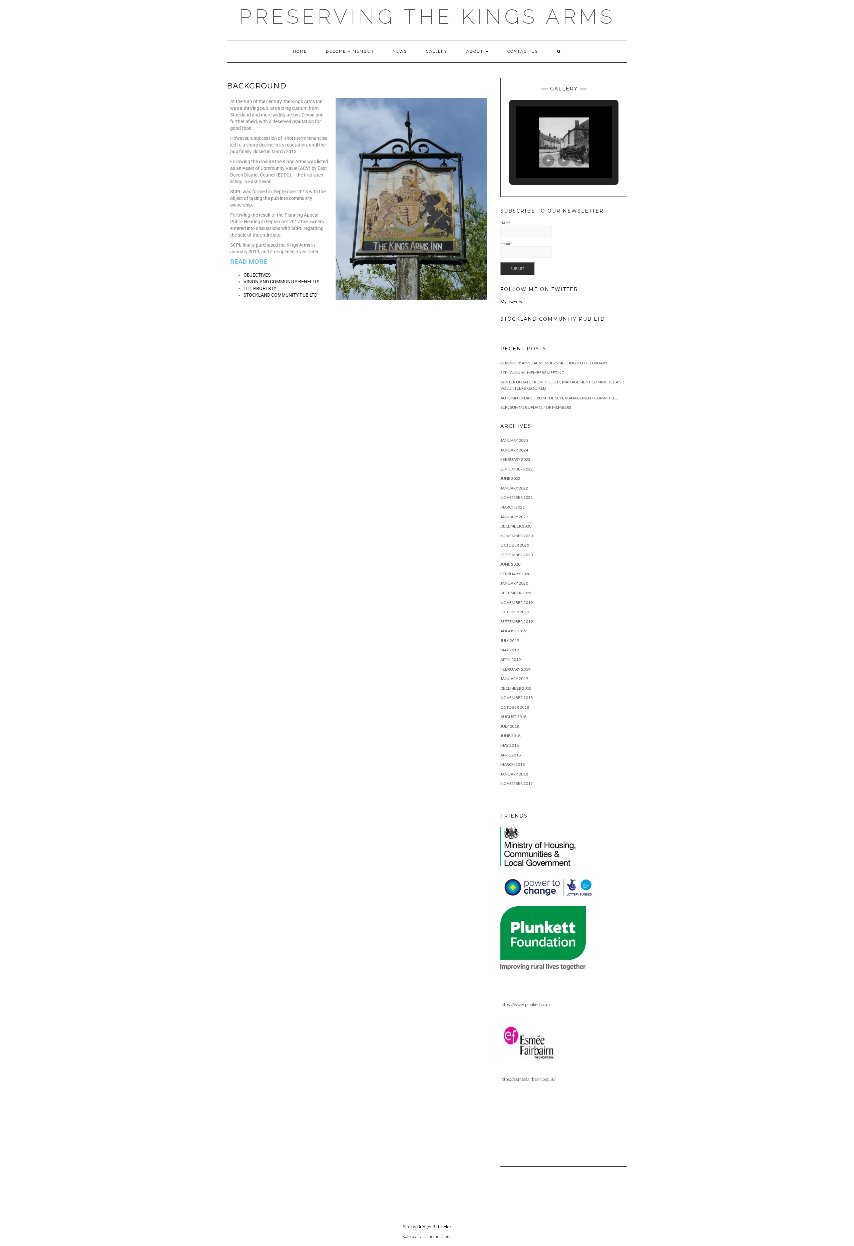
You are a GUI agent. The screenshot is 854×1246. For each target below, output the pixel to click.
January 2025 (514, 440)
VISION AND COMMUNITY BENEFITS (281, 281)
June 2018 (510, 735)
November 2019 (516, 602)
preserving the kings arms (427, 16)
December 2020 (515, 526)
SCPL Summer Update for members (535, 407)
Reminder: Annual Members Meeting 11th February (553, 362)
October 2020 (514, 545)
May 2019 (509, 649)
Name (505, 223)
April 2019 (510, 659)
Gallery (436, 51)
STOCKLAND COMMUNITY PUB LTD (280, 295)
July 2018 (509, 726)
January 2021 (514, 516)
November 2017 (516, 783)
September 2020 (516, 554)
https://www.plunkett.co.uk (525, 1004)
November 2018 (516, 697)
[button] (548, 160)
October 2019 (514, 611)
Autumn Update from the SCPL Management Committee (559, 397)
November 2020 (516, 535)
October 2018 (514, 707)
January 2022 (514, 488)
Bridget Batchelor (434, 1226)
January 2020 (514, 583)
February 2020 (515, 573)
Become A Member (350, 51)
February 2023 (515, 459)
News (400, 51)
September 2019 (516, 621)
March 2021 (512, 507)
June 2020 (510, 564)
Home (300, 51)
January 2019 (514, 678)
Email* (506, 244)
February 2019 (515, 669)
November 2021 (516, 497)
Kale (406, 1236)
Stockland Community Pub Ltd (552, 319)
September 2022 (516, 469)
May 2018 (509, 745)
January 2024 (514, 449)
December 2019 (515, 592)
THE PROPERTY (260, 288)
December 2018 (515, 688)
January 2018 (514, 773)
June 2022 (510, 478)
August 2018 (513, 716)
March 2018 (512, 764)
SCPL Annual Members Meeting (532, 372)
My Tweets (511, 301)
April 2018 (510, 754)
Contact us (522, 51)
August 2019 (513, 630)
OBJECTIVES (257, 275)
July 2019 (509, 640)
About (475, 51)
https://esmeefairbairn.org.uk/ (528, 1079)
